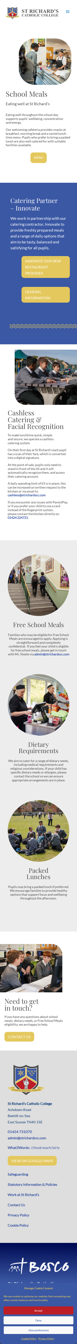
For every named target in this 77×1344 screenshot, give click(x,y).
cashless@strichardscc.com (27, 495)
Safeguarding (18, 1174)
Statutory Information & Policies (32, 1184)
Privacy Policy (46, 1338)
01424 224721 (18, 518)
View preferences (38, 1330)
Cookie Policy (29, 1338)
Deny (38, 1320)
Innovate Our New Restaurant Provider (43, 267)
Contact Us (19, 1037)
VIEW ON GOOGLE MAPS (32, 1161)
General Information (37, 295)
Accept (38, 1310)
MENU (38, 157)
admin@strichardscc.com (51, 654)
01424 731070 (20, 1131)
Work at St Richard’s (23, 1194)
